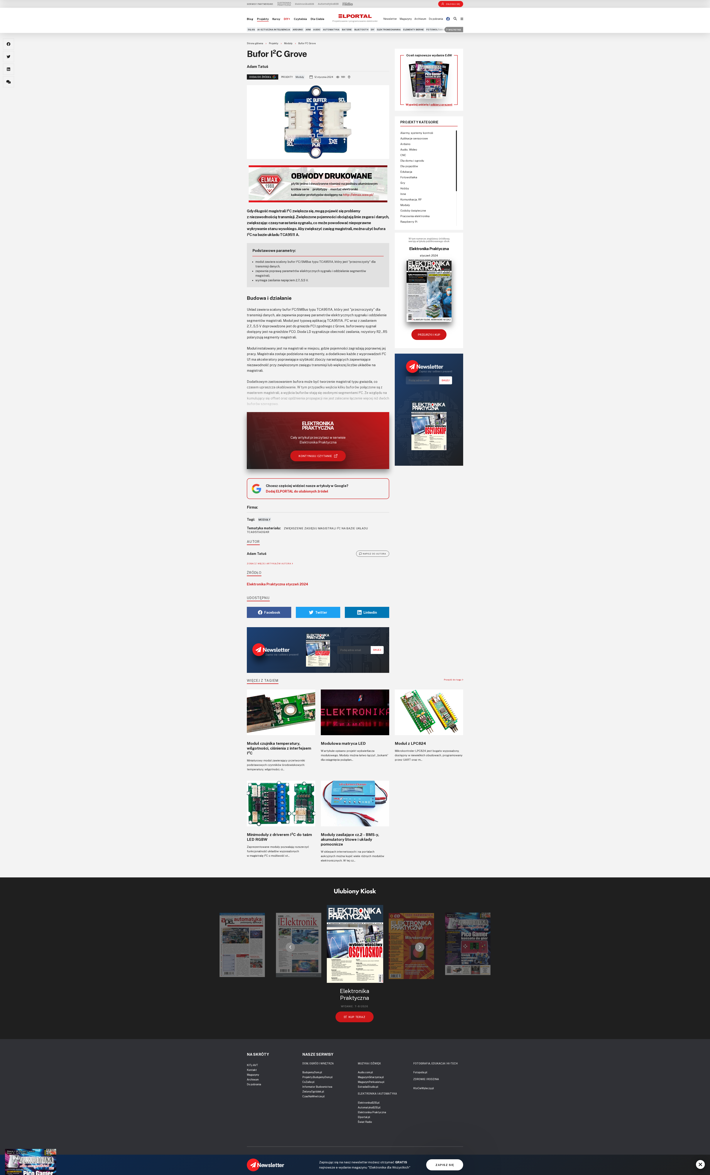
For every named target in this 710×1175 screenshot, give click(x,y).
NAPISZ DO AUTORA (374, 553)
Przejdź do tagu (453, 679)
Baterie (347, 29)
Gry (402, 182)
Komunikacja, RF (411, 199)
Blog (250, 19)
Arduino (298, 29)
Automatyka (331, 29)
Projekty (263, 19)
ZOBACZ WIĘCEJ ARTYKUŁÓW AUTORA (269, 563)
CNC (403, 155)
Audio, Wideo (408, 149)
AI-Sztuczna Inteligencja (273, 29)
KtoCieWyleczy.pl (423, 1088)
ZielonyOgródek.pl (313, 1091)
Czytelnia (300, 19)
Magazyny (406, 18)
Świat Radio (365, 1121)
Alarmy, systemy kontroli (416, 132)
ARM (308, 29)
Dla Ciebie (317, 19)
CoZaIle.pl (308, 1081)
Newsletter (390, 18)
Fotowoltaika (435, 29)
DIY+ (287, 19)
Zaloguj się (453, 4)
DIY (372, 29)
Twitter (321, 612)
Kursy (276, 19)
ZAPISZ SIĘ (444, 1164)
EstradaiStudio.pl (368, 1086)
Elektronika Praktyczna (372, 1112)
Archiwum (420, 18)
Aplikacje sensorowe (414, 138)
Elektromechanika (389, 29)
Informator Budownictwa (317, 1086)
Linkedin (370, 612)
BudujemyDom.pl (312, 1072)
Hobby (404, 188)
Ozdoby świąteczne (413, 210)
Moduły (288, 43)
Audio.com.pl (365, 1072)
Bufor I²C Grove (307, 43)
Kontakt (252, 1069)
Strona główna (255, 43)
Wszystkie (454, 29)
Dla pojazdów (409, 166)
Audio (316, 29)
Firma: (252, 507)
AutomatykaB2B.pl (369, 1107)
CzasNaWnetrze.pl (313, 1096)
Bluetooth (361, 29)
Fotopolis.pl (420, 1072)
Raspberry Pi (408, 221)
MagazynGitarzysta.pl (371, 1077)
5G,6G (251, 29)
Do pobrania (436, 18)
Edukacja (406, 171)
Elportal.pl (364, 1117)
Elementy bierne (413, 29)
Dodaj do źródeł (260, 76)
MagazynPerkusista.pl (371, 1081)
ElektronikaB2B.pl (369, 1102)
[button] (290, 947)
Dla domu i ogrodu (412, 160)
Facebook (272, 612)
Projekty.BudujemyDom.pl (317, 1077)
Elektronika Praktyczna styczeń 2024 (277, 584)
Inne (403, 193)
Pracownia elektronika (415, 216)
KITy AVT (252, 1065)
